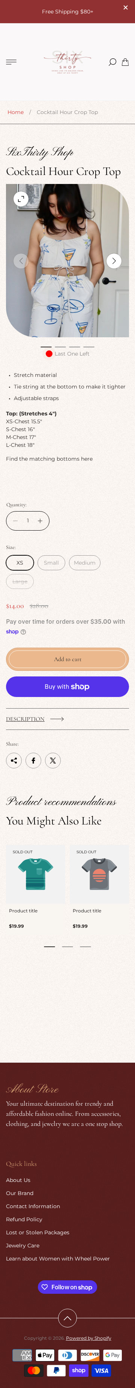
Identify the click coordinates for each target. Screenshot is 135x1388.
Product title (23, 910)
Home (16, 112)
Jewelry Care (22, 1245)
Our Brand (19, 1193)
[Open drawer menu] (11, 62)
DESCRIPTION (25, 719)
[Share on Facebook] (33, 760)
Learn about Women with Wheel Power (58, 1258)
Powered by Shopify (88, 1338)
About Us (18, 1180)
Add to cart (67, 659)
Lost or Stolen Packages (37, 1232)
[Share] (14, 760)
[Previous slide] (21, 261)
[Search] (112, 62)
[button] (49, 946)
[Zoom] (21, 198)
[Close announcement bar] (125, 7)
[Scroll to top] (67, 1318)
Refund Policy (24, 1219)
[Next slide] (114, 261)
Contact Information (33, 1206)
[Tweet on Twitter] (53, 760)
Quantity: (16, 505)
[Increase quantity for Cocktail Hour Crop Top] (42, 521)
